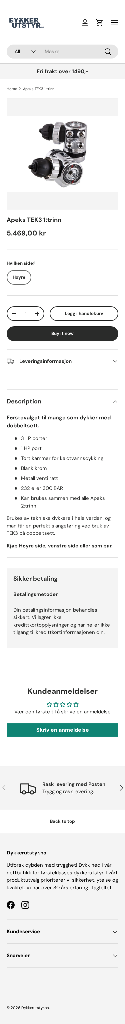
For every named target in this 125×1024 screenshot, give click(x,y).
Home (12, 88)
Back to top (62, 821)
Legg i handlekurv (84, 313)
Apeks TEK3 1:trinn (38, 88)
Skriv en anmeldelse (62, 729)
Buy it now (62, 333)
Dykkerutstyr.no (35, 1007)
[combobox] (62, 52)
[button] (99, 22)
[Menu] (114, 22)
